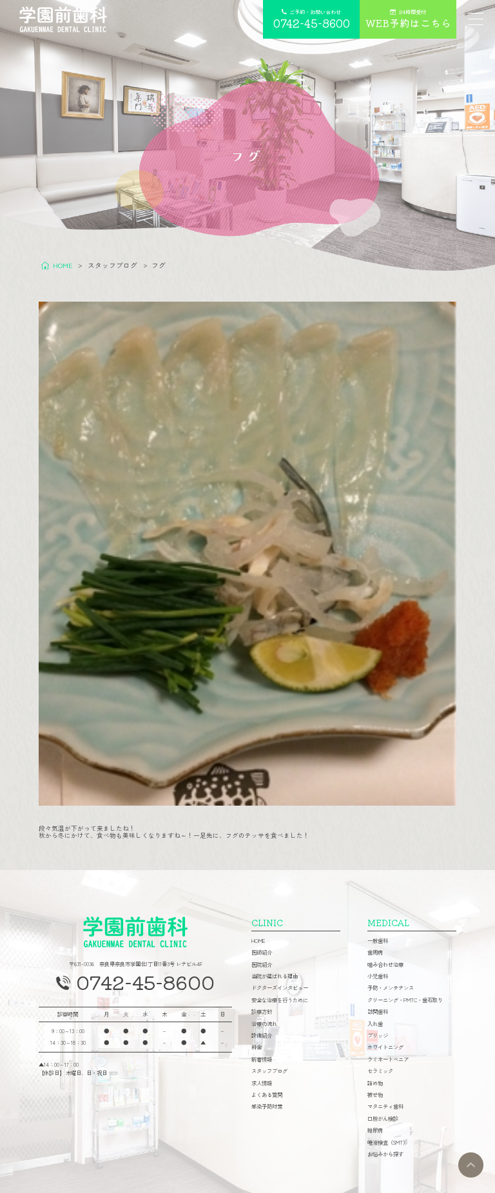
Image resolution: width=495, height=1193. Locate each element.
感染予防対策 (266, 1106)
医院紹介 (261, 964)
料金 (256, 1046)
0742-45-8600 (145, 981)
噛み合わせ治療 (385, 964)
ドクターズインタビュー (279, 987)
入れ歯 (375, 1023)
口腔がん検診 (382, 1118)
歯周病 (375, 952)
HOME (258, 940)
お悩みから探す (385, 1153)
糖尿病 (375, 1129)
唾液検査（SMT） (387, 1142)
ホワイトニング (385, 1046)
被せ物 (375, 1094)
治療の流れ (264, 1023)
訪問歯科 (377, 1011)
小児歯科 (377, 975)
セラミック (380, 1070)
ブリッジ (377, 1035)
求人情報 (261, 1082)
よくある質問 (266, 1094)
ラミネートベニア (388, 1059)
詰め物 (375, 1082)
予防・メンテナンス (390, 987)
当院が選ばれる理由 (274, 975)
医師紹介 (261, 952)
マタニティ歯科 (385, 1106)
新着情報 (261, 1059)
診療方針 (261, 1011)
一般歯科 (377, 940)
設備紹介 (261, 1035)
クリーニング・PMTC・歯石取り (405, 999)
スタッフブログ (269, 1070)
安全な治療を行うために (279, 999)
